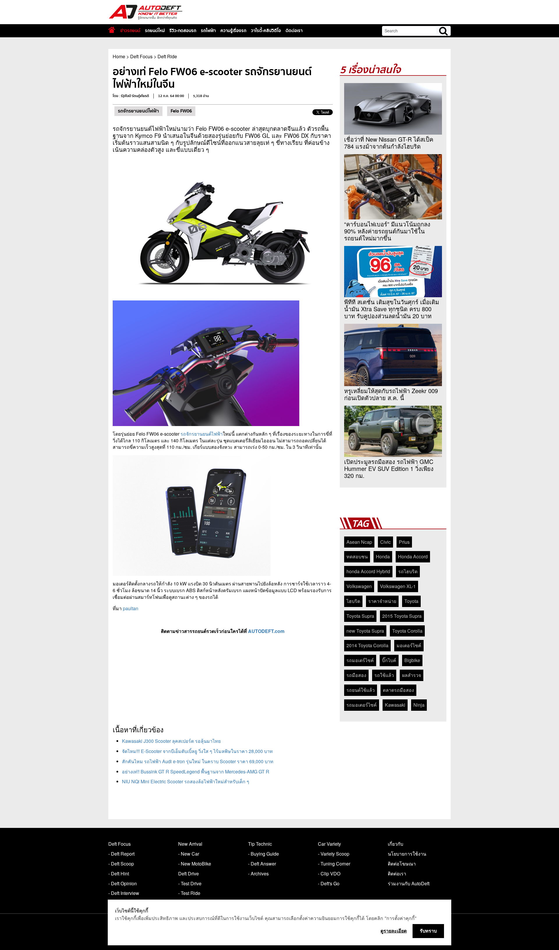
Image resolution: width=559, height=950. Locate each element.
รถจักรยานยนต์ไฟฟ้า (138, 111)
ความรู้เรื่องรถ (233, 30)
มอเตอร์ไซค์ (409, 645)
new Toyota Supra (365, 630)
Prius (404, 542)
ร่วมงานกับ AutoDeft (408, 883)
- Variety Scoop (333, 853)
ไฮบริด (353, 601)
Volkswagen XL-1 (398, 586)
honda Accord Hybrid (368, 571)
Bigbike (412, 660)
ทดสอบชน (357, 556)
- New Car (188, 853)
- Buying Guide (263, 853)
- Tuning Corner (334, 863)
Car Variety (329, 843)
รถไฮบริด (408, 571)
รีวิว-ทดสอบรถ (182, 30)
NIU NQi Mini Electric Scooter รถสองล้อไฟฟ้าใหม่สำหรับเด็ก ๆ (185, 781)
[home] (111, 30)
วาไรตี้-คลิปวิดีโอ (266, 30)
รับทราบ (428, 931)
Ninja (418, 704)
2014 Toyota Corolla (367, 645)
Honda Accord (413, 556)
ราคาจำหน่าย (382, 601)
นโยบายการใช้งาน (407, 853)
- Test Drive (189, 883)
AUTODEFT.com (266, 631)
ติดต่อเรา (294, 30)
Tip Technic (260, 843)
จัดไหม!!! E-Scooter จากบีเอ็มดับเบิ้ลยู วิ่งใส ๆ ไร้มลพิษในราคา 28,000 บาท (197, 751)
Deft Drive (188, 873)
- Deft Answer (262, 863)
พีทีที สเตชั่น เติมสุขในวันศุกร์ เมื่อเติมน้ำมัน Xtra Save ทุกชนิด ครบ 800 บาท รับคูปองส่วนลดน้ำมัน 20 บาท (391, 308)
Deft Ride (167, 56)
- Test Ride (189, 893)
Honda (383, 556)
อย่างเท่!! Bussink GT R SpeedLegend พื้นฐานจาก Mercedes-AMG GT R (195, 771)
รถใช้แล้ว (384, 675)
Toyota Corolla (407, 630)
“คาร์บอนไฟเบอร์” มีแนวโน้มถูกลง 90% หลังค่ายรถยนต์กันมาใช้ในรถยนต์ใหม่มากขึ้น (387, 231)
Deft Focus (141, 56)
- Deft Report (121, 853)
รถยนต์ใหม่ (155, 30)
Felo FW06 (181, 111)
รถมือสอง (356, 675)
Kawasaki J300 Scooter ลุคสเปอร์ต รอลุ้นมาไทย (171, 741)
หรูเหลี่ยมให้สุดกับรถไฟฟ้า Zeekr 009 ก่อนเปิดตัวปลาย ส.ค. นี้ (391, 394)
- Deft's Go (328, 883)
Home (119, 56)
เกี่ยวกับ (395, 843)
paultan (130, 608)
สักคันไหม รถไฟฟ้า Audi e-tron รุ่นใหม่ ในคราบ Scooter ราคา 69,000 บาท (197, 761)
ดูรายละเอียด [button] (394, 931)
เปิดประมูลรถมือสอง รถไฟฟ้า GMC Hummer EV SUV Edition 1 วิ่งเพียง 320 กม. (389, 468)
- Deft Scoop (121, 863)
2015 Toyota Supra (402, 616)
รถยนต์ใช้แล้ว (360, 690)
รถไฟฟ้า (208, 30)
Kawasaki (395, 704)
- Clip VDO (329, 873)
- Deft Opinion (122, 883)
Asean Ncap (359, 542)
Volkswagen (359, 586)
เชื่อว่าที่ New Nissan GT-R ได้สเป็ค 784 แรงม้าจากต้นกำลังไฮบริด (388, 143)
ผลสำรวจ (411, 675)
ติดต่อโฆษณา (402, 863)
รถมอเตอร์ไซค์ (361, 704)
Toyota (411, 601)
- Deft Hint (118, 873)
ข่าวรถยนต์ (130, 30)
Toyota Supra (360, 616)
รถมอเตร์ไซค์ (360, 660)
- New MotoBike (194, 863)
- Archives (258, 873)
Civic (385, 542)
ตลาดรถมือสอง (398, 690)
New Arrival (190, 843)
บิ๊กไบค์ (389, 660)
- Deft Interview (123, 893)
